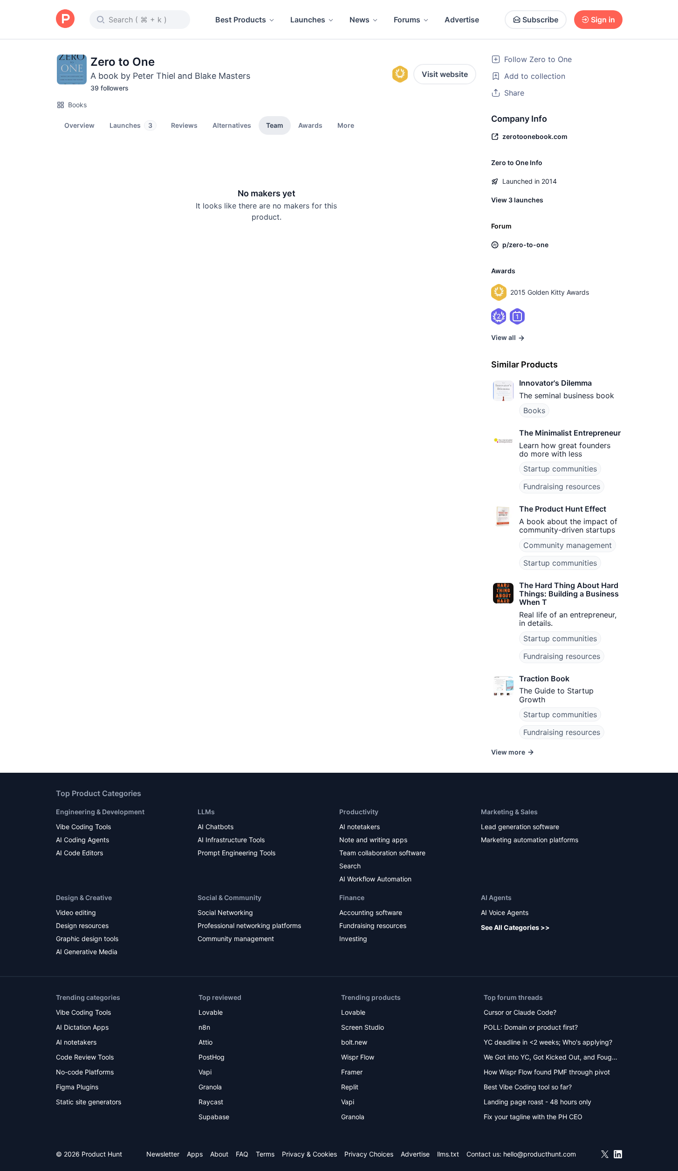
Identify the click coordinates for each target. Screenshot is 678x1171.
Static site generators (88, 1102)
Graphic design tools (87, 938)
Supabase (214, 1117)
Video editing (76, 912)
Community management (567, 545)
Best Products (240, 19)
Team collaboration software (382, 853)
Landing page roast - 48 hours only (537, 1102)
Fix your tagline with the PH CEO (533, 1117)
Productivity (358, 812)
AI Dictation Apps (82, 1027)
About (219, 1154)
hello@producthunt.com (539, 1154)
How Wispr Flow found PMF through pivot (547, 1072)
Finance (351, 897)
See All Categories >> (515, 927)
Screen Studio (362, 1027)
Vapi (205, 1072)
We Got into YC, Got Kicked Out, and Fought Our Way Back (551, 1058)
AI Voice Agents (504, 912)
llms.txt (448, 1154)
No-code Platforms (85, 1072)
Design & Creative (84, 897)
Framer (352, 1072)
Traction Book (544, 678)
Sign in (603, 19)
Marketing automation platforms (529, 840)
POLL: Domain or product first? (531, 1027)
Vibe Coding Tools (83, 827)
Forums (407, 19)
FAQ (242, 1154)
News (359, 19)
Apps (195, 1154)
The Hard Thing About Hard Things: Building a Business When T (569, 594)
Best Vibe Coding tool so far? (528, 1087)
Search (350, 866)
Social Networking (225, 912)
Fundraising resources (561, 486)
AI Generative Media (86, 952)
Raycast (211, 1102)
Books (77, 105)
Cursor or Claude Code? (520, 1012)
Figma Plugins (77, 1087)
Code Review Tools (85, 1057)
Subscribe (540, 19)
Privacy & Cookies (309, 1154)
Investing (353, 938)
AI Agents (496, 897)
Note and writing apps (373, 840)
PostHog (212, 1057)
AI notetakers (359, 827)
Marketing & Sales (509, 812)
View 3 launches (517, 200)
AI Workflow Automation (375, 879)
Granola (210, 1087)
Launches (307, 19)
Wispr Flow (357, 1057)
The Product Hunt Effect (562, 508)
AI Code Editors (79, 853)
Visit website (445, 74)
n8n (204, 1027)
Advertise (462, 19)
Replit (349, 1087)
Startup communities (560, 468)
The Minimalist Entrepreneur (570, 432)
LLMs (206, 812)
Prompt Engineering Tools (236, 853)
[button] (346, 125)
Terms (265, 1154)
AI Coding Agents (82, 840)
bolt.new (354, 1042)
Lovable (211, 1012)
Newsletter (162, 1154)
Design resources (82, 925)
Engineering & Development (100, 812)
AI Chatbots (215, 827)
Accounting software (370, 912)
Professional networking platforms (249, 925)
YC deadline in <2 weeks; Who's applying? (548, 1042)
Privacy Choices (368, 1154)
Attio (205, 1042)
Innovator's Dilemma (555, 383)
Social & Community (229, 897)
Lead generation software (520, 827)
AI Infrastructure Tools (231, 840)
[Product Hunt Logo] (65, 19)
